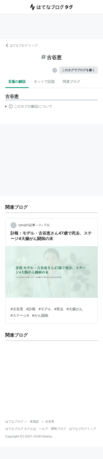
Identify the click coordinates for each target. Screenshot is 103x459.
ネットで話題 (44, 81)
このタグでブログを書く (78, 70)
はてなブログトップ (82, 428)
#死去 (59, 309)
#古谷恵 (16, 309)
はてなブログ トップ (24, 45)
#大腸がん (74, 309)
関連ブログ (71, 81)
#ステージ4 (19, 315)
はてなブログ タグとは (20, 428)
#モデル (44, 309)
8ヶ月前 (44, 225)
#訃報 (31, 309)
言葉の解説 (17, 81)
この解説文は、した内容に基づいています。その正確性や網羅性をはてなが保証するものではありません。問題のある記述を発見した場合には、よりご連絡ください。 (28, 107)
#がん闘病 (40, 315)
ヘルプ (43, 428)
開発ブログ (58, 428)
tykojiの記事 (26, 225)
